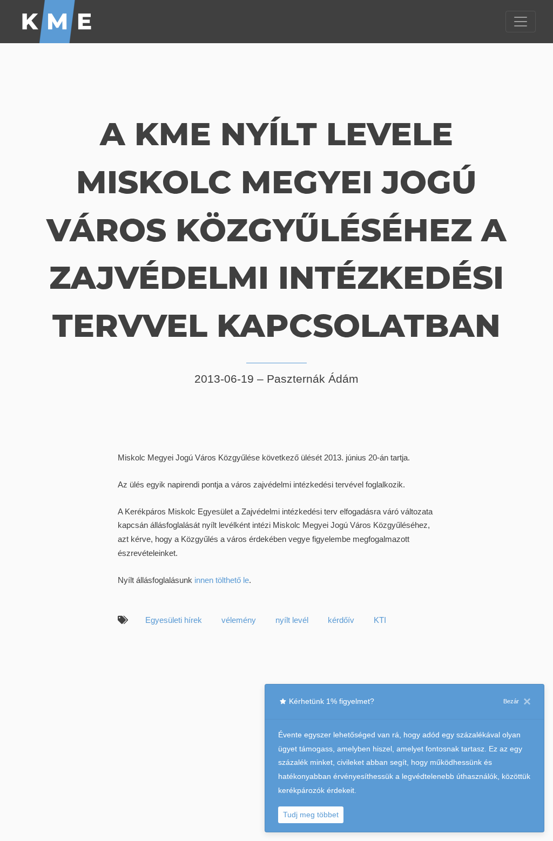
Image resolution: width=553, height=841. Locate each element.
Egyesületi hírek (173, 620)
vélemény (238, 620)
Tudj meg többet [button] (311, 814)
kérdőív (341, 620)
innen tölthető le (221, 580)
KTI (380, 620)
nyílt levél (291, 620)
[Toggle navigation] (520, 21)
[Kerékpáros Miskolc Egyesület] (57, 21)
